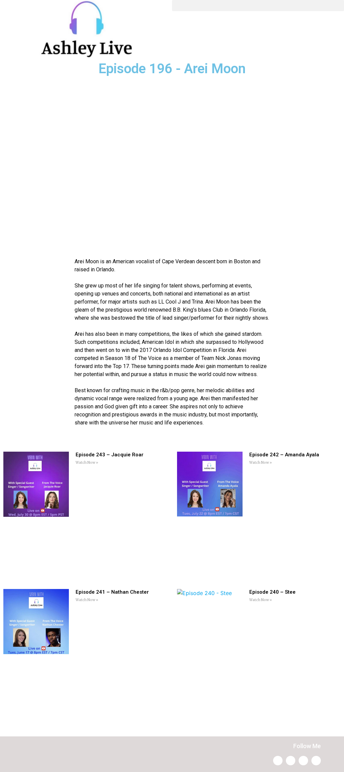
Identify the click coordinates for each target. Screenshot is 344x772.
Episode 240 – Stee (272, 592)
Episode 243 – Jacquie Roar (109, 455)
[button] (258, 5)
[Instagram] (278, 760)
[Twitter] (316, 760)
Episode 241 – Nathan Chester (112, 592)
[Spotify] (290, 760)
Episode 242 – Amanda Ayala (284, 455)
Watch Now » (87, 462)
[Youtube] (303, 760)
